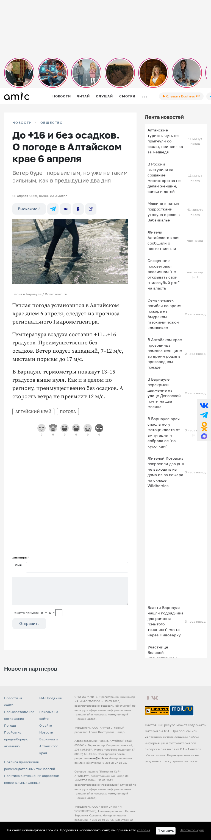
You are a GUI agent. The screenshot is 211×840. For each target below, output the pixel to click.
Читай (83, 96)
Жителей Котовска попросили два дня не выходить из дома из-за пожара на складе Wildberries (166, 472)
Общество (51, 123)
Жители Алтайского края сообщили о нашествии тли (163, 240)
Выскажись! (29, 208)
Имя (18, 565)
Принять (165, 830)
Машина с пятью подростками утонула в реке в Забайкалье (164, 211)
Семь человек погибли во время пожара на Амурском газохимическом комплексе (164, 314)
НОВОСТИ (22, 123)
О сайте (45, 725)
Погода (68, 411)
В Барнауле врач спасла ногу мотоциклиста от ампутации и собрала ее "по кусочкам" (164, 432)
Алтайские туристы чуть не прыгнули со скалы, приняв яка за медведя (165, 141)
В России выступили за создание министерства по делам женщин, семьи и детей (164, 178)
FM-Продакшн (50, 698)
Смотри (127, 96)
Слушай (104, 96)
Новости (61, 96)
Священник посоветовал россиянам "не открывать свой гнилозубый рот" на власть (163, 274)
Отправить (29, 623)
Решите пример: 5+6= (33, 613)
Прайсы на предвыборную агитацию (16, 739)
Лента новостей (164, 117)
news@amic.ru (98, 758)
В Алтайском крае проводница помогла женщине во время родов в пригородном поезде (165, 353)
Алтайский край (33, 411)
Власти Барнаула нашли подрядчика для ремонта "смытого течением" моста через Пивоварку (166, 621)
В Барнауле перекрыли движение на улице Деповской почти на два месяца (164, 393)
